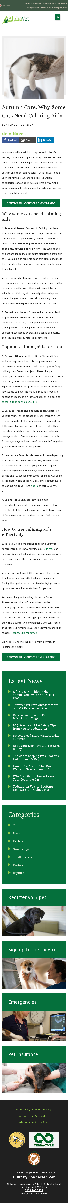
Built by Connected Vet (34, 1177)
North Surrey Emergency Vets (54, 8)
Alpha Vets (62, 4)
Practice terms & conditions (34, 1116)
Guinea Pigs (21, 849)
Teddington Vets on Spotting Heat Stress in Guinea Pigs (33, 788)
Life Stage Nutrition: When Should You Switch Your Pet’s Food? (33, 695)
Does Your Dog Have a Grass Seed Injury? (36, 747)
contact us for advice (25, 632)
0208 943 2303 (34, 1190)
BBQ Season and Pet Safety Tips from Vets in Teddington (34, 727)
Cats (16, 825)
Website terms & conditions (33, 1122)
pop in (34, 485)
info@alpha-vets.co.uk (34, 1193)
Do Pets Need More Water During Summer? (36, 737)
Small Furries (22, 857)
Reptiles (18, 873)
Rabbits (18, 841)
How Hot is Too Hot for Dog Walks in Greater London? (32, 767)
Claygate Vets (32, 8)
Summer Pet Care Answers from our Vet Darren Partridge (35, 706)
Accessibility (23, 1109)
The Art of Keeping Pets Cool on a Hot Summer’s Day (36, 757)
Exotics (18, 865)
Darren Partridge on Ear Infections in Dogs (30, 717)
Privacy (47, 1109)
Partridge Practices (32, 4)
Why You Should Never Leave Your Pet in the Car (33, 778)
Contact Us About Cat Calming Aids (31, 203)
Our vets (49, 548)
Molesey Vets (49, 4)
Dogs (16, 833)
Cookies (36, 1109)
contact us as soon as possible (19, 401)
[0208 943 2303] (57, 17)
